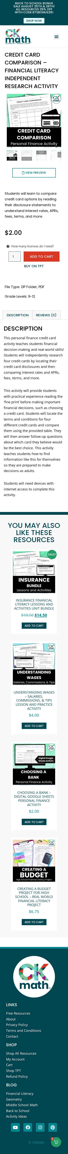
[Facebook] (27, 1127)
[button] (56, 37)
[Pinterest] (52, 1127)
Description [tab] (18, 315)
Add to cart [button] (34, 626)
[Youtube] (15, 1127)
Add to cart (41, 256)
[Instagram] (40, 1127)
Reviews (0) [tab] (46, 315)
